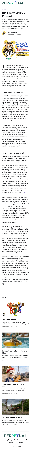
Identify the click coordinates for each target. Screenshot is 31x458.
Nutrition (5, 9)
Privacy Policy (7, 440)
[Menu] (28, 2)
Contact (10, 442)
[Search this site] (25, 2)
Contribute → (19, 442)
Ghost (19, 446)
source (24, 192)
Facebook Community (21, 440)
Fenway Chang (12, 32)
